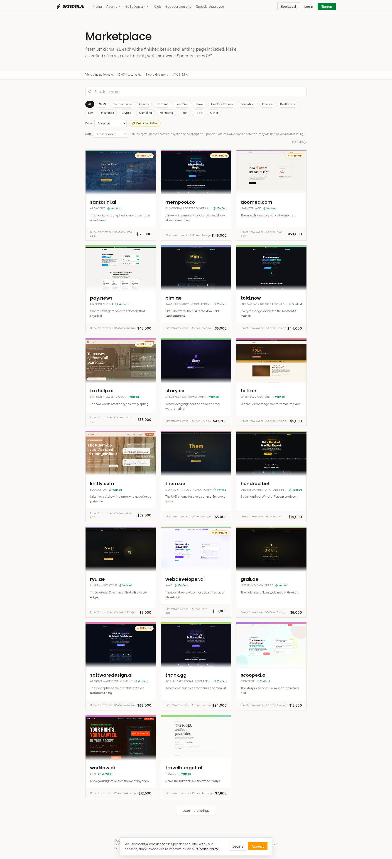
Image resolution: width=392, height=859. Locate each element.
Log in (308, 6)
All (89, 104)
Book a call (288, 6)
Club (157, 6)
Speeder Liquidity (178, 6)
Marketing (166, 112)
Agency (144, 104)
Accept (258, 846)
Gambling (145, 112)
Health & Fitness (222, 104)
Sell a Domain (135, 6)
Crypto (126, 112)
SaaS (102, 104)
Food (198, 112)
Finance (267, 104)
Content (162, 104)
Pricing (97, 6)
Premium (147, 123)
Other (214, 112)
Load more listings (196, 810)
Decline (238, 846)
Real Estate (287, 104)
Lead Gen (182, 104)
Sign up (326, 6)
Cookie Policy (207, 849)
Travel (199, 104)
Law (90, 112)
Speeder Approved (210, 6)
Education (248, 104)
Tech (184, 112)
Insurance (107, 112)
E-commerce (122, 104)
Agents (111, 6)
